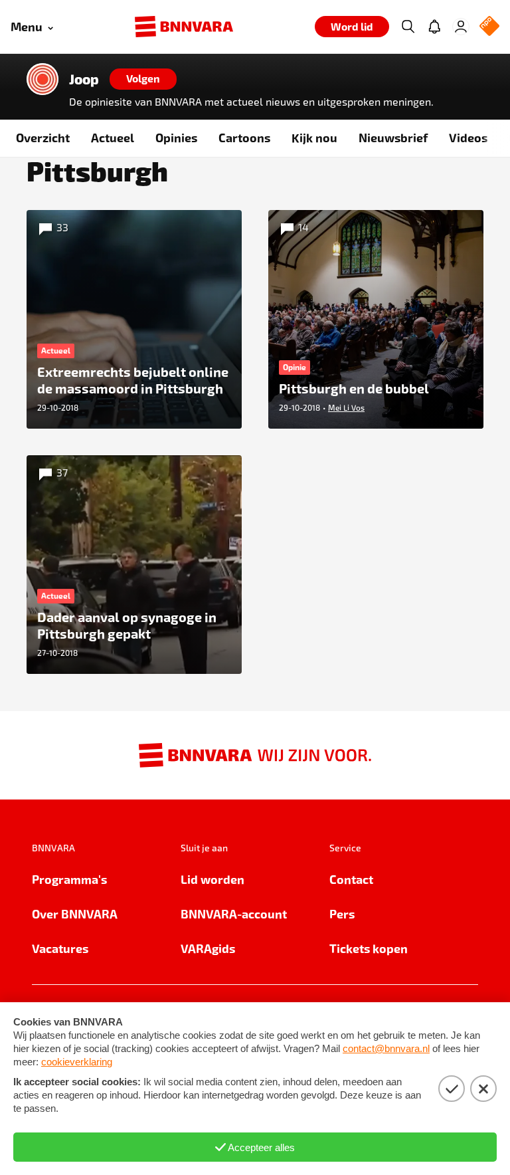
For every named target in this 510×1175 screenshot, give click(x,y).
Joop (84, 79)
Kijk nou (314, 137)
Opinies (176, 137)
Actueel (112, 137)
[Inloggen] (461, 27)
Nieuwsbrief (393, 137)
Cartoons (244, 137)
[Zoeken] (408, 27)
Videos (468, 137)
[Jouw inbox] (434, 27)
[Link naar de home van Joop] (42, 79)
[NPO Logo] (489, 27)
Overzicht (43, 137)
